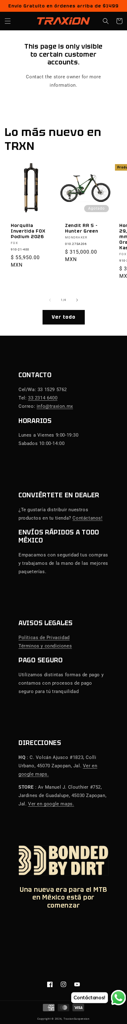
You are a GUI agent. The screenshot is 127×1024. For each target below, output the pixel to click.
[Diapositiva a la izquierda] (50, 300)
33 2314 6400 (42, 398)
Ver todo (64, 317)
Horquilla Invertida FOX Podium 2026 (28, 231)
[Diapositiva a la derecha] (77, 300)
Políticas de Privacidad (44, 637)
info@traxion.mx (55, 406)
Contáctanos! (87, 518)
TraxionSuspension (76, 1018)
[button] (7, 21)
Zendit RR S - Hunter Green (81, 228)
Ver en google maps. (51, 804)
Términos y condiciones (45, 646)
